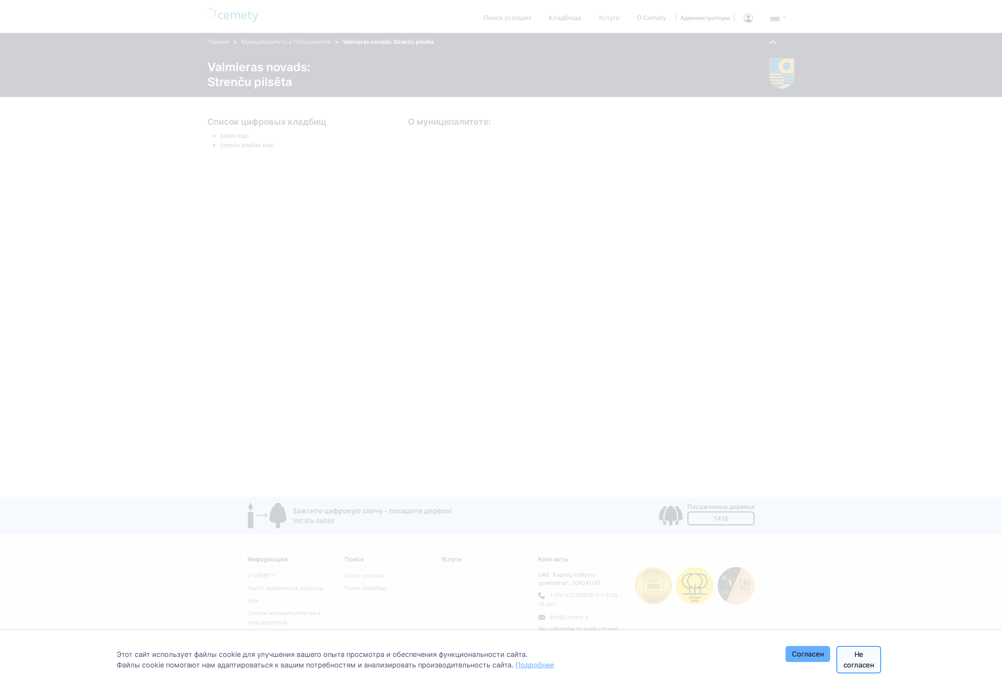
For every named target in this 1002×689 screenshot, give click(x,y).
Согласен (808, 654)
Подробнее (534, 665)
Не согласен (859, 659)
